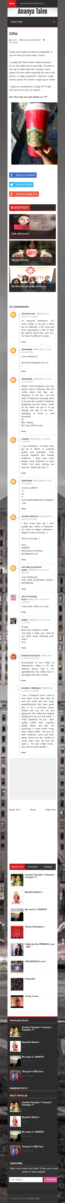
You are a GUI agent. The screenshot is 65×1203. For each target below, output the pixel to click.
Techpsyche (28, 314)
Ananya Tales (32, 11)
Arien (24, 620)
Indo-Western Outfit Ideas (32, 3)
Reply (23, 342)
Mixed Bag (13, 42)
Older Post (51, 809)
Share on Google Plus (26, 194)
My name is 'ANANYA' (33, 1057)
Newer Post (14, 809)
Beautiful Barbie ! (31, 1042)
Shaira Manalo (29, 516)
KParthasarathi (30, 656)
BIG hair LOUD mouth (31, 425)
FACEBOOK (27, 583)
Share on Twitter (24, 184)
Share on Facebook (25, 175)
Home (33, 809)
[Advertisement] (34, 838)
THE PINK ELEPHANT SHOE (36, 580)
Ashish (25, 439)
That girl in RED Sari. (33, 1071)
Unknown (26, 349)
